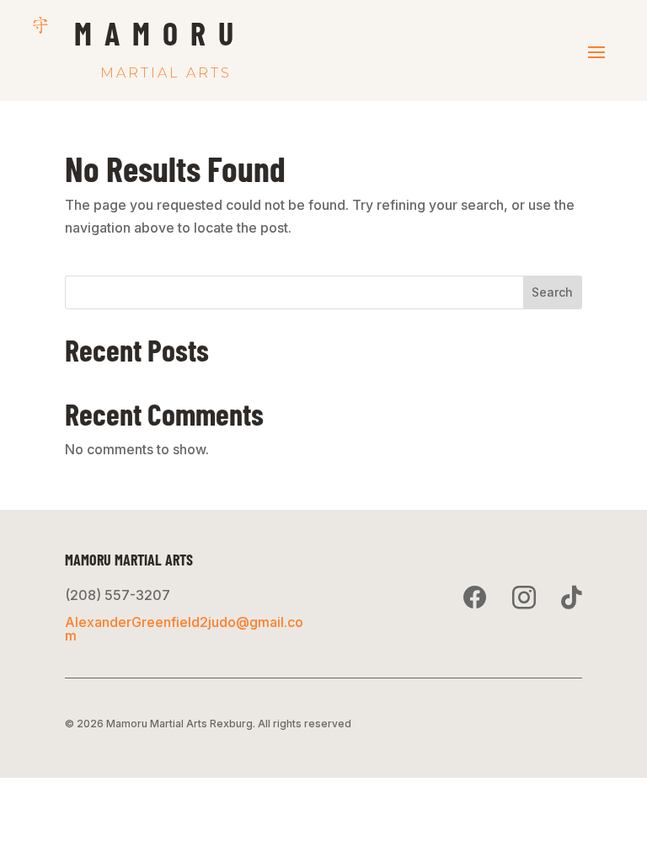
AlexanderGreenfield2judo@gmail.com (184, 629)
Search (552, 292)
